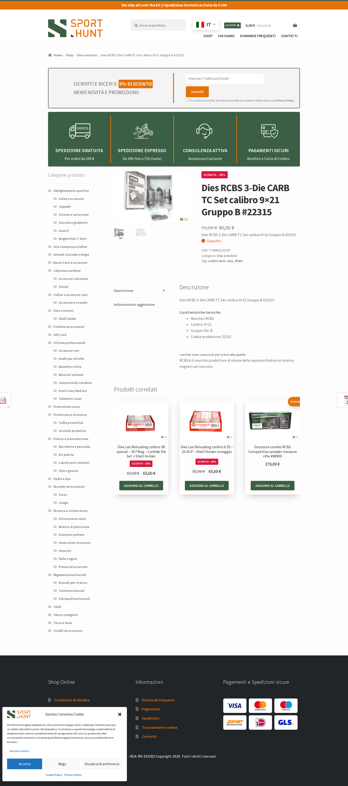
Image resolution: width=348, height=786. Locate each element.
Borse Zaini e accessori (70, 262)
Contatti (289, 35)
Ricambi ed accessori (69, 486)
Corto (63, 494)
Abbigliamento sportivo (71, 191)
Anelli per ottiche (71, 358)
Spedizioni (150, 718)
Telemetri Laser (70, 398)
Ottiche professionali (69, 343)
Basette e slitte (70, 366)
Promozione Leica (67, 406)
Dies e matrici (87, 55)
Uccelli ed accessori (68, 630)
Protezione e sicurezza (70, 415)
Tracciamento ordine (159, 727)
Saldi (57, 607)
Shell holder (67, 318)
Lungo (63, 503)
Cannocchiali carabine (75, 383)
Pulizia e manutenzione (71, 439)
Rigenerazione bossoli (70, 575)
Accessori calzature (73, 279)
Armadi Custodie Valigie (71, 254)
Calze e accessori (71, 199)
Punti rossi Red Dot (73, 391)
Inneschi (65, 551)
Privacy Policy (73, 775)
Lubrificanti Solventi (74, 463)
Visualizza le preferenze (102, 764)
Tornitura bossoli (72, 590)
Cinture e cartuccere (74, 214)
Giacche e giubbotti (73, 222)
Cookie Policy (53, 775)
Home (58, 55)
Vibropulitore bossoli (74, 599)
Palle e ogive (68, 559)
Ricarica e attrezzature (71, 511)
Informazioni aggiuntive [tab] (134, 304)
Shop (208, 35)
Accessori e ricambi (73, 302)
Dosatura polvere (71, 534)
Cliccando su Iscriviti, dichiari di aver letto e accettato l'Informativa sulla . (242, 100)
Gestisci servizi (19, 751)
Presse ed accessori (73, 567)
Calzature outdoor (67, 270)
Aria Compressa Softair (70, 247)
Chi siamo (226, 35)
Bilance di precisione (74, 527)
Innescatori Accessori (75, 542)
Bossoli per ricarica (73, 582)
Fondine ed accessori (69, 327)
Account (231, 25)
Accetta (25, 764)
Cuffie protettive (71, 423)
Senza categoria (66, 615)
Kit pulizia (66, 454)
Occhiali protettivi (72, 431)
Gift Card (60, 335)
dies (230, 261)
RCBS (239, 261)
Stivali (63, 287)
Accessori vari (69, 350)
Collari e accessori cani (71, 295)
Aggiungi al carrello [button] (141, 485)
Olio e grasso (68, 471)
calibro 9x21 (217, 261)
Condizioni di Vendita (72, 700)
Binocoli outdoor (71, 375)
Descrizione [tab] (123, 290)
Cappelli (65, 206)
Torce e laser (63, 623)
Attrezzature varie (72, 519)
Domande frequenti (258, 35)
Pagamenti (151, 709)
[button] (119, 714)
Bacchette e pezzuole (74, 446)
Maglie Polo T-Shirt (73, 239)
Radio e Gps (62, 479)
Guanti (64, 230)
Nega (62, 764)
